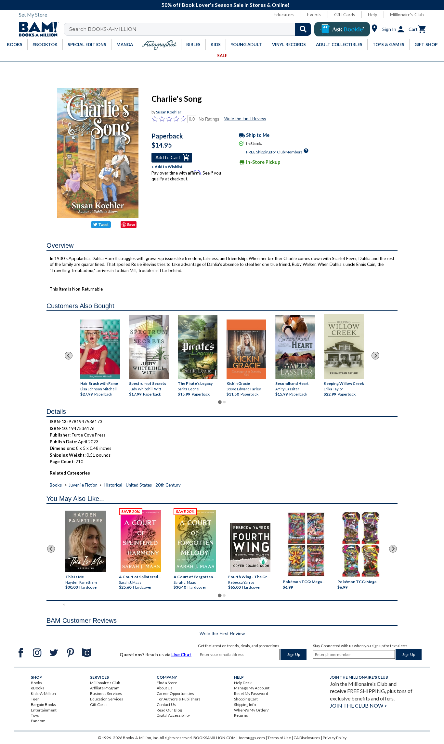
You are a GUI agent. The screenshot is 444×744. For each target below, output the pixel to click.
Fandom (38, 720)
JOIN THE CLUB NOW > (358, 705)
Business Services (106, 693)
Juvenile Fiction (83, 485)
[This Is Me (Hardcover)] (85, 541)
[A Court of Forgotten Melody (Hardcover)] (195, 541)
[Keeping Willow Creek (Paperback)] (344, 346)
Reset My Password (251, 693)
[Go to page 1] (219, 402)
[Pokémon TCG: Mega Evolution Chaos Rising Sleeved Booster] (306, 544)
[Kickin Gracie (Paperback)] (246, 349)
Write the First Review (245, 118)
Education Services (106, 699)
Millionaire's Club (407, 14)
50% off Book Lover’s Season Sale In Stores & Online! (226, 5)
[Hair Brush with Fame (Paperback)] (100, 349)
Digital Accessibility (173, 715)
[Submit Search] (303, 29)
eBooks (37, 687)
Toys (35, 715)
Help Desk (243, 682)
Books (56, 485)
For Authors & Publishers (179, 699)
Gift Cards (344, 14)
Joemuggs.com (251, 737)
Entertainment (44, 710)
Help (372, 14)
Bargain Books (43, 704)
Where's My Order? (251, 710)
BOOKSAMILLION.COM (214, 737)
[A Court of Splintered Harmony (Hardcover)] (141, 541)
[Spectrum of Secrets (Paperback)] (149, 347)
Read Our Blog (169, 710)
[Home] (36, 29)
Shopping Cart (246, 699)
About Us (165, 687)
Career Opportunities (175, 693)
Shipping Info (245, 704)
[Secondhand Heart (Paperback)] (295, 347)
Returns (241, 715)
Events (314, 14)
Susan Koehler (168, 112)
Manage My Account (251, 687)
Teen (35, 699)
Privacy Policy (334, 737)
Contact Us (166, 704)
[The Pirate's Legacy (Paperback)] (197, 347)
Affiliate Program (105, 687)
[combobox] (191, 29)
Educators (284, 14)
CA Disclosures (307, 737)
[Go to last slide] (68, 355)
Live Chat (181, 654)
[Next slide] (375, 355)
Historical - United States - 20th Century (142, 485)
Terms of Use (279, 737)
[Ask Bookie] (342, 29)
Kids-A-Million (43, 693)
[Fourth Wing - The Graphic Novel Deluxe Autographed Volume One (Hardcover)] (250, 547)
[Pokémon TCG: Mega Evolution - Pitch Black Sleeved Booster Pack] (361, 544)
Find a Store (167, 682)
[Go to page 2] (224, 402)
